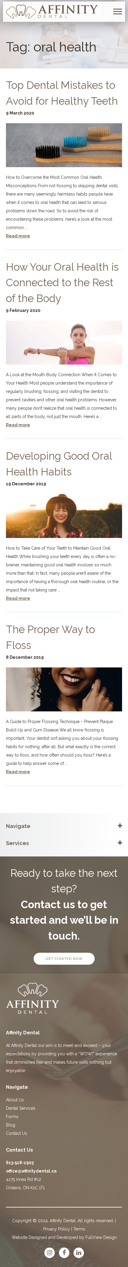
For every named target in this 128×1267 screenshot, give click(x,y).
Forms (12, 1116)
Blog (10, 1125)
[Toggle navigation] (117, 11)
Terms (79, 1229)
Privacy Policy (56, 1229)
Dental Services (20, 1108)
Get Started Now (64, 959)
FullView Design (101, 1237)
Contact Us (16, 1133)
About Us (15, 1099)
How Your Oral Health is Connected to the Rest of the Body (62, 282)
